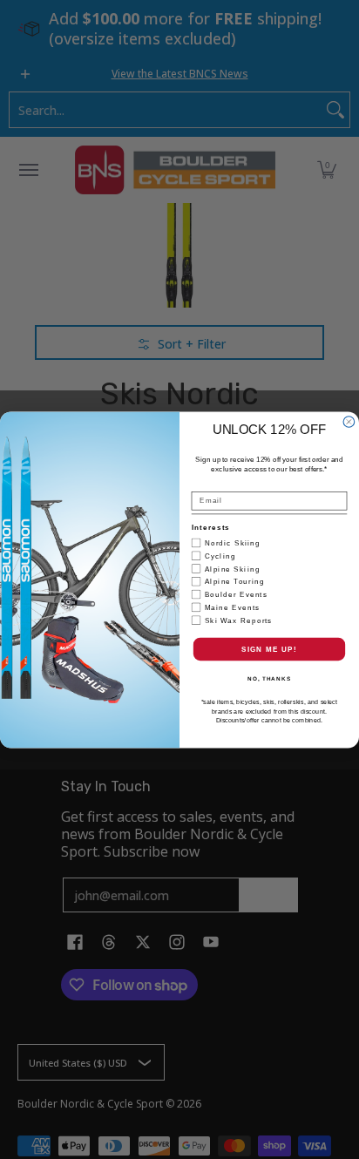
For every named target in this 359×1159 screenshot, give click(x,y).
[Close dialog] (349, 421)
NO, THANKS (269, 678)
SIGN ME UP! (269, 649)
